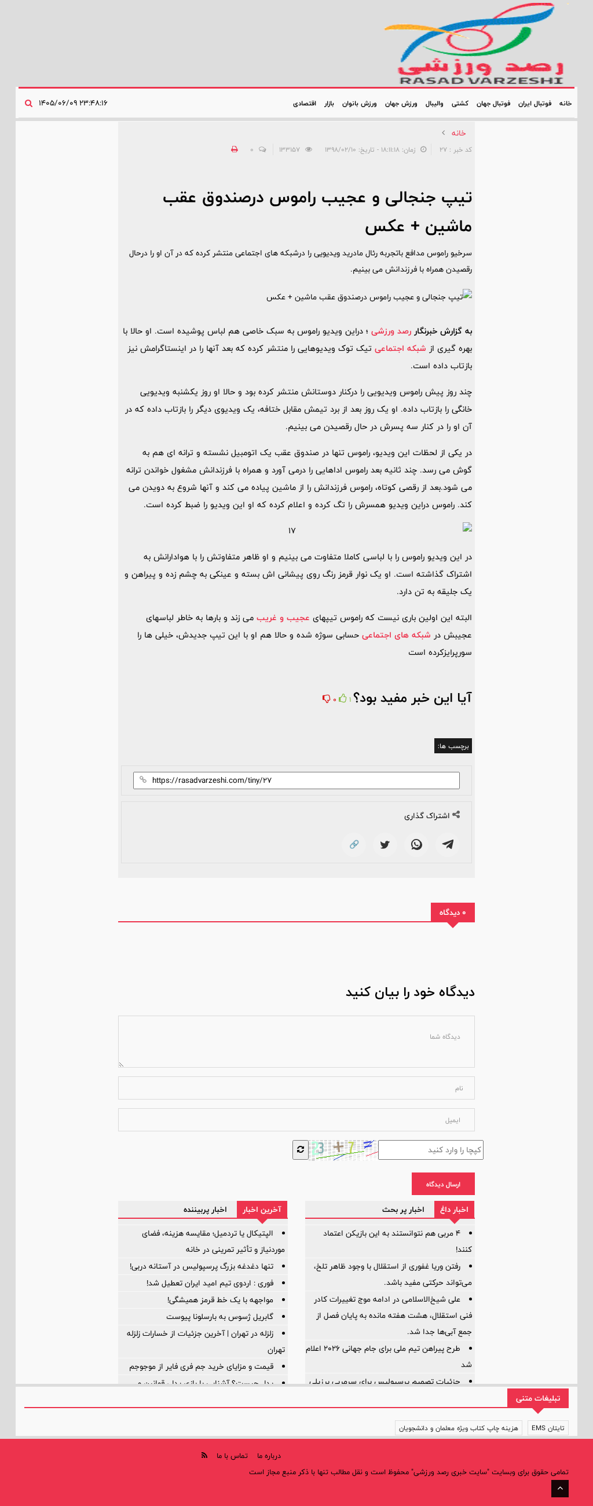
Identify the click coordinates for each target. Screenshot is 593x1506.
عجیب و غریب (283, 617)
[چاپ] (232, 149)
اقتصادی (304, 103)
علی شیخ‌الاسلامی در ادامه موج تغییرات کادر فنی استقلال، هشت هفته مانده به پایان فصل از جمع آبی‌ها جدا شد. (393, 1315)
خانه (565, 103)
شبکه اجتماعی (400, 348)
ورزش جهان (401, 103)
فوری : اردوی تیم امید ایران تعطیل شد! (210, 1283)
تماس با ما (232, 1455)
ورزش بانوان (359, 103)
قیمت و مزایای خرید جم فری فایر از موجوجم (201, 1366)
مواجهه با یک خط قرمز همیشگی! (220, 1300)
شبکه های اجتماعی (396, 635)
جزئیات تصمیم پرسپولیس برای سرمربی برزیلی (384, 1381)
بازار (329, 103)
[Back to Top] (560, 1488)
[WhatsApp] (416, 845)
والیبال (435, 103)
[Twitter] (385, 845)
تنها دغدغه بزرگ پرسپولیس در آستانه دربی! (201, 1266)
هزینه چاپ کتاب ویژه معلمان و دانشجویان (458, 1428)
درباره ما (269, 1455)
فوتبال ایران (534, 103)
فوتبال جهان (493, 103)
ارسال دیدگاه (443, 1184)
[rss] (204, 1455)
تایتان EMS (548, 1428)
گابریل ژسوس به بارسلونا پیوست (219, 1317)
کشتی (460, 103)
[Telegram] (447, 845)
